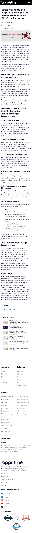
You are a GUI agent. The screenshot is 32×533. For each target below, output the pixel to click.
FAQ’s (3, 473)
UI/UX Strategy (22, 405)
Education (20, 374)
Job (2, 380)
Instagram (7, 500)
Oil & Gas (20, 382)
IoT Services (21, 408)
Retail (19, 377)
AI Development (22, 396)
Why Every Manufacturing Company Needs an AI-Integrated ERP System (18, 321)
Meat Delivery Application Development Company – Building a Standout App (19, 337)
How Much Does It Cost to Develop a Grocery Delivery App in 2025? (19, 332)
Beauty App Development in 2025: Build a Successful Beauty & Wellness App (19, 342)
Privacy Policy (5, 476)
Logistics (20, 380)
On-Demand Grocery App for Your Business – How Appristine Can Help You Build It (19, 347)
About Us (4, 371)
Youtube (6, 503)
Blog (2, 377)
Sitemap (3, 485)
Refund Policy (5, 482)
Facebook (7, 494)
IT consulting (21, 414)
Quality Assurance (23, 402)
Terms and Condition (8, 479)
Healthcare (20, 371)
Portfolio (4, 374)
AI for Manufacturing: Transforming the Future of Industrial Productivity (17, 326)
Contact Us (5, 382)
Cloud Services (22, 411)
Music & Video (22, 385)
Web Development (23, 399)
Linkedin (6, 497)
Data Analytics (5, 431)
